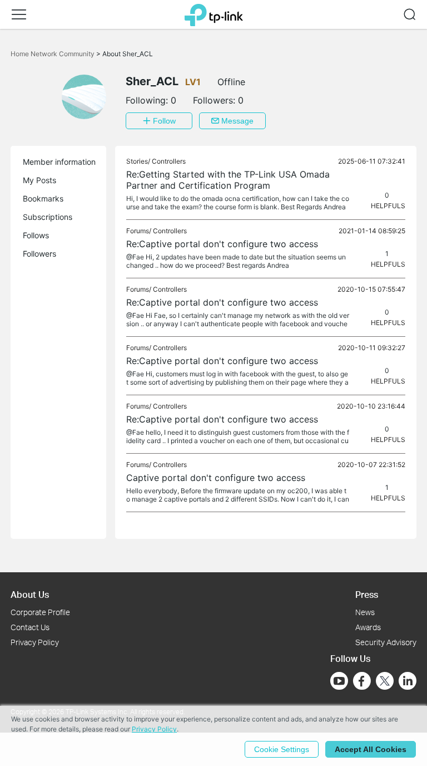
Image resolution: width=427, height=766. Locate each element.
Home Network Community (53, 54)
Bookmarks (43, 198)
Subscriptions (47, 217)
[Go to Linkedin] (407, 681)
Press (366, 594)
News (365, 612)
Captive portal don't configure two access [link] (215, 477)
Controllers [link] (169, 161)
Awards (368, 627)
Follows (36, 235)
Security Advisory (385, 642)
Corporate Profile (40, 612)
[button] (19, 14)
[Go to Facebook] (362, 681)
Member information (59, 161)
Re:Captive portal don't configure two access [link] (222, 243)
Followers (39, 253)
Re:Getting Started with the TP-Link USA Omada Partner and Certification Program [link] (228, 180)
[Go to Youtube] (339, 681)
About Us (30, 594)
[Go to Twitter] (385, 682)
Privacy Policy (35, 642)
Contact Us (30, 627)
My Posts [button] (39, 180)
